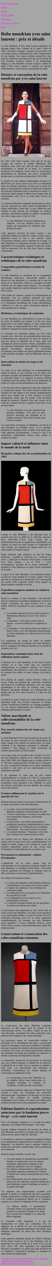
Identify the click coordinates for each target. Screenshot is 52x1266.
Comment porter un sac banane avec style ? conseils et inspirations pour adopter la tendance (25, 1259)
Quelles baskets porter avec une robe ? (18, 1263)
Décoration (6, 19)
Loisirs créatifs (7, 15)
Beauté (4, 7)
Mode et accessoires (10, 3)
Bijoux (4, 11)
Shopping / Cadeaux (10, 23)
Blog (3, 27)
